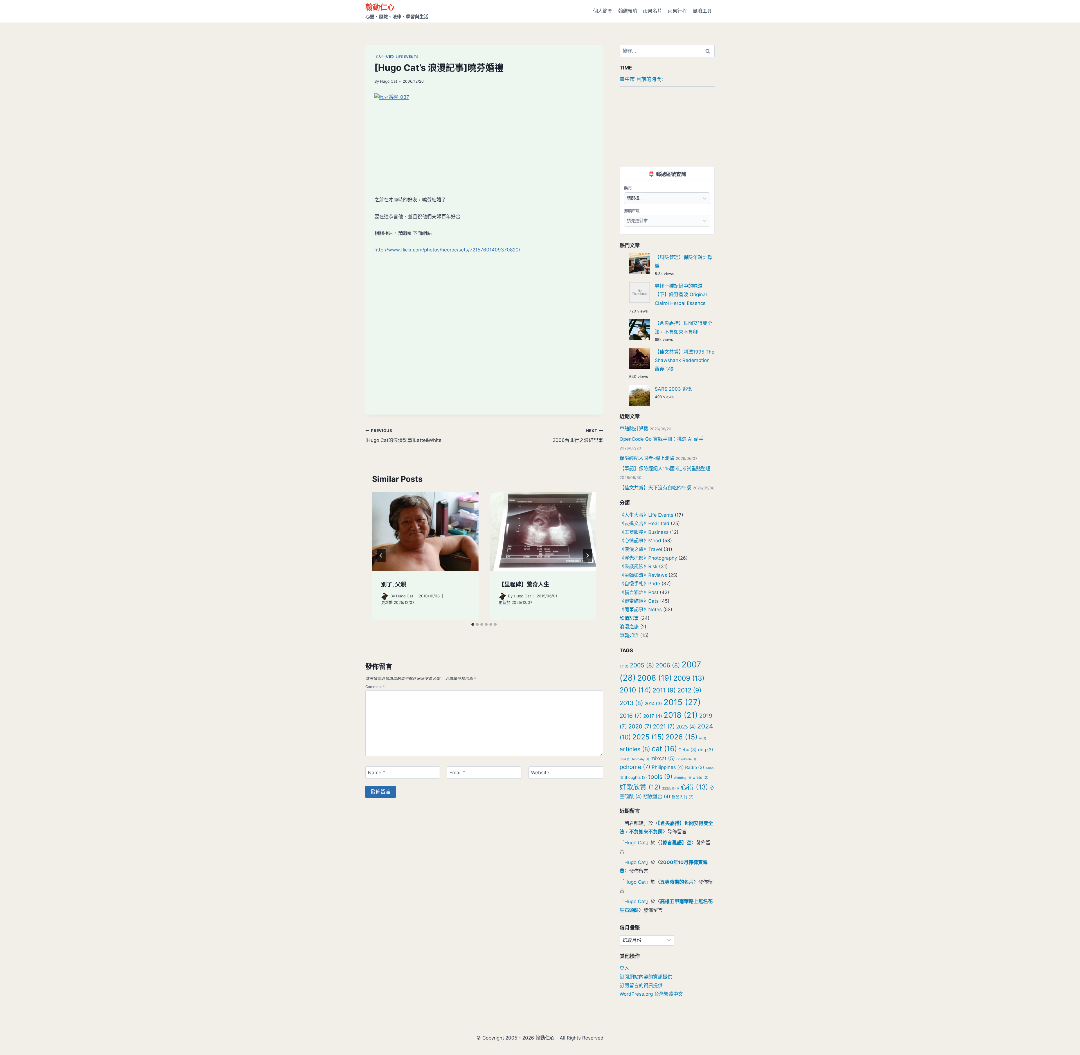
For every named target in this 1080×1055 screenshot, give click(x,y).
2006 (668, 665)
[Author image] (384, 596)
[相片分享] (484, 140)
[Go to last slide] (381, 555)
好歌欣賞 (640, 787)
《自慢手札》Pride (640, 583)
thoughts (636, 777)
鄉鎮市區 (632, 210)
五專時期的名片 (677, 882)
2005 (642, 665)
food (625, 759)
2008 (654, 677)
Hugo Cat (388, 81)
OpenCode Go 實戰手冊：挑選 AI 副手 (661, 439)
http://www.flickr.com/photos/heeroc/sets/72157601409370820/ (447, 250)
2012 (689, 690)
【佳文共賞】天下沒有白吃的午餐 (655, 488)
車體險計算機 (634, 428)
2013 (631, 703)
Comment (375, 687)
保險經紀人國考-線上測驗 (647, 458)
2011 (664, 690)
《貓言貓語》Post (639, 592)
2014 (653, 703)
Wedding (682, 778)
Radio (694, 767)
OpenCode (686, 759)
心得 (694, 787)
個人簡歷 (602, 11)
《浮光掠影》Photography (648, 558)
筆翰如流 (629, 635)
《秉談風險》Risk (639, 566)
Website (540, 772)
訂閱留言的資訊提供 (641, 985)
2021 (664, 726)
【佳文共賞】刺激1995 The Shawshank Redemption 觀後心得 (684, 360)
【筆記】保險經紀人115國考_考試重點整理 (665, 468)
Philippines (668, 767)
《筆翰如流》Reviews (643, 575)
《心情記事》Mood (640, 540)
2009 (689, 678)
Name (376, 772)
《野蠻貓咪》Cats (639, 601)
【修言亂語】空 (675, 842)
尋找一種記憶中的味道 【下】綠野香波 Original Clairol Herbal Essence (681, 294)
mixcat (663, 758)
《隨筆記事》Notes (641, 609)
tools (660, 776)
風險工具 (702, 11)
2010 (635, 690)
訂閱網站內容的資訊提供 (646, 977)
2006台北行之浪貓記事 (578, 435)
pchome (635, 766)
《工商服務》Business (644, 532)
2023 (686, 727)
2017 (652, 716)
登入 (624, 968)
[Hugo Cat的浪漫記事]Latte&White (403, 435)
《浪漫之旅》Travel (641, 549)
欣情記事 (629, 618)
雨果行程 (677, 11)
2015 (682, 702)
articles (635, 749)
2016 (631, 715)
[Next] (587, 555)
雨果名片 (652, 11)
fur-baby (640, 759)
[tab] (472, 624)
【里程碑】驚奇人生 (524, 584)
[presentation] (425, 532)
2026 (681, 737)
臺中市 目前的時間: (641, 79)
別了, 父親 (393, 584)
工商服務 (670, 788)
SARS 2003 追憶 (673, 389)
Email (457, 772)
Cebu (687, 749)
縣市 (628, 188)
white (700, 777)
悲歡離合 (656, 796)
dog (705, 749)
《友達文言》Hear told (644, 523)
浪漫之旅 (629, 626)
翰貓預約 (627, 11)
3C (624, 666)
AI (702, 738)
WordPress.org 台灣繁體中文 (651, 994)
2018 (680, 715)
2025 (648, 737)
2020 (639, 726)
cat (664, 748)
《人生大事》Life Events (396, 57)
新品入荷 (683, 797)
